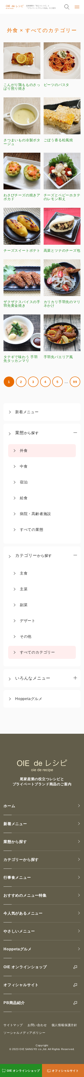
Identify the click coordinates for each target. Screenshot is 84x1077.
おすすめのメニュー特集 (25, 895)
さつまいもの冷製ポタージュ (22, 141)
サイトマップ (13, 1025)
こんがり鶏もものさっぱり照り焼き (22, 86)
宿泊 (24, 482)
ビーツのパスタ (57, 85)
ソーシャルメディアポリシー (24, 1032)
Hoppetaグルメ (28, 699)
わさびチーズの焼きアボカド (22, 197)
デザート (27, 621)
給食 (24, 498)
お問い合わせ (37, 1025)
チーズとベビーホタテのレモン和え (62, 197)
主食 (24, 573)
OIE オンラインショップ (25, 967)
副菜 (24, 605)
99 (75, 382)
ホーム (9, 806)
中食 (24, 466)
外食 (24, 451)
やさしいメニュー (19, 931)
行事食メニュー (17, 877)
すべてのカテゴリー (37, 652)
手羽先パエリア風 (58, 357)
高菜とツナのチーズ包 (62, 250)
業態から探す (15, 842)
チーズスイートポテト (22, 250)
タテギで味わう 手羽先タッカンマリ (21, 359)
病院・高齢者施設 (35, 514)
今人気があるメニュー (23, 913)
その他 (26, 636)
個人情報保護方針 (64, 1025)
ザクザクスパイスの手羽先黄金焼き (22, 303)
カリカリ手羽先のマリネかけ (62, 303)
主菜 (24, 589)
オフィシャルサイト (21, 985)
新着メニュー (27, 412)
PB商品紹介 (14, 1003)
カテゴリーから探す (21, 860)
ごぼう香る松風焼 (58, 140)
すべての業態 (31, 530)
